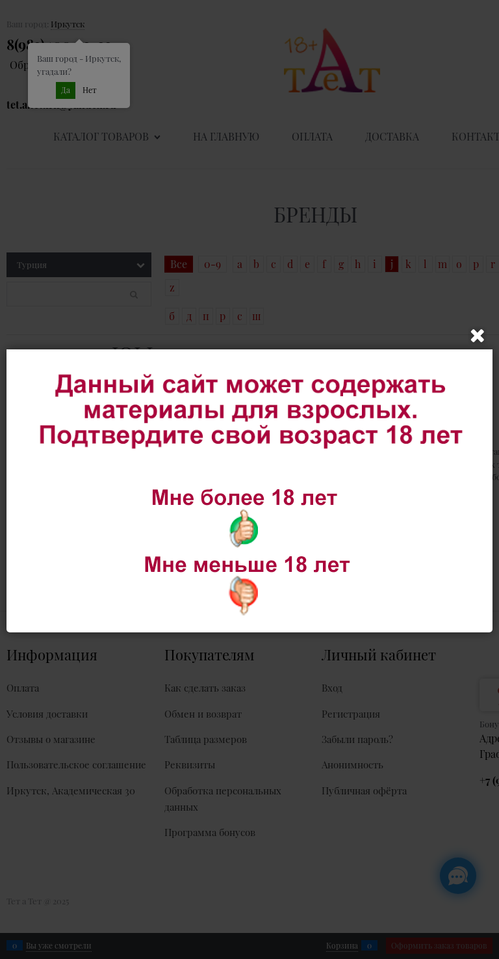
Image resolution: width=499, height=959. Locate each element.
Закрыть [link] (477, 335)
